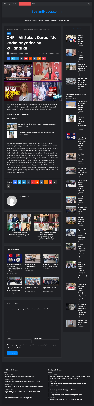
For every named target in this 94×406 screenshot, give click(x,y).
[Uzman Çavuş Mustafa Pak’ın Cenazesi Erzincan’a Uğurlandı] (14, 281)
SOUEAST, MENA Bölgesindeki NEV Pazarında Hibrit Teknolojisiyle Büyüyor (82, 250)
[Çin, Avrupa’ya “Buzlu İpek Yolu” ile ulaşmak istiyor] (71, 104)
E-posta (9, 338)
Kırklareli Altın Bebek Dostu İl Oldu (82, 322)
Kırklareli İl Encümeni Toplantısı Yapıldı (81, 220)
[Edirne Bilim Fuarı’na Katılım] (32, 281)
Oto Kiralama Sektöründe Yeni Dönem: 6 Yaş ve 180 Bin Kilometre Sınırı (82, 83)
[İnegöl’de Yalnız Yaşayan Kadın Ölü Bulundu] (32, 258)
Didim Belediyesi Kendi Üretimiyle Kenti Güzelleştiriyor (36, 132)
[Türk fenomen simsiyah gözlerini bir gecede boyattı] (71, 52)
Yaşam (60, 20)
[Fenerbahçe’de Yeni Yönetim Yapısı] (51, 281)
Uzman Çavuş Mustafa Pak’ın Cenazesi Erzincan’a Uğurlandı (14, 289)
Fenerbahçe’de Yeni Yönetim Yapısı (49, 288)
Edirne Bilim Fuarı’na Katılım (31, 288)
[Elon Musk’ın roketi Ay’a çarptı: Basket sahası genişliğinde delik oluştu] (71, 306)
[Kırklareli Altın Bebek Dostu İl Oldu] (71, 323)
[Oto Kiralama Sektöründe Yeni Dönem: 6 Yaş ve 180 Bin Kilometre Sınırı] (71, 81)
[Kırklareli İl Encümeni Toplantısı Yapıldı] (71, 220)
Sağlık (47, 20)
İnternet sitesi (38, 338)
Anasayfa (28, 20)
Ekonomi (41, 20)
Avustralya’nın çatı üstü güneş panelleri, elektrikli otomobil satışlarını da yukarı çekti (82, 291)
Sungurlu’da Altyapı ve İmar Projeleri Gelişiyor (50, 265)
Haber (34, 20)
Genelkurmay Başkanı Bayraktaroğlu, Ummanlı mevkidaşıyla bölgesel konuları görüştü (14, 268)
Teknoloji (53, 20)
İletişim (66, 20)
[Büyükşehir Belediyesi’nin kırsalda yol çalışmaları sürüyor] (12, 126)
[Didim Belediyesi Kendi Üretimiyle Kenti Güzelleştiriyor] (12, 134)
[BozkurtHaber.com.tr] (47, 11)
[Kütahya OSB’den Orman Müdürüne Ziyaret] (71, 38)
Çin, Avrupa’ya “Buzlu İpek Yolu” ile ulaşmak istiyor (82, 105)
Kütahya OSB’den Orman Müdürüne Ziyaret (81, 39)
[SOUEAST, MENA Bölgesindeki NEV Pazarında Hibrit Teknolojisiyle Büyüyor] (71, 246)
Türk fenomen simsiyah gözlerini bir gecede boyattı (82, 54)
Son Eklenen (77, 29)
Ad (8, 331)
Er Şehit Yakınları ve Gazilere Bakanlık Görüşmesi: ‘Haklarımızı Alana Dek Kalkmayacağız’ (82, 270)
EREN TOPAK (13, 53)
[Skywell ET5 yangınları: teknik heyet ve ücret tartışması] (71, 232)
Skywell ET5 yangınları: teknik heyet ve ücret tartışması (82, 234)
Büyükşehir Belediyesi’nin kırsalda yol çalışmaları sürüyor (48, 4)
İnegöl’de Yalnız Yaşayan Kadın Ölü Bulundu (31, 266)
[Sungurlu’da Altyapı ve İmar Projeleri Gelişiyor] (51, 258)
